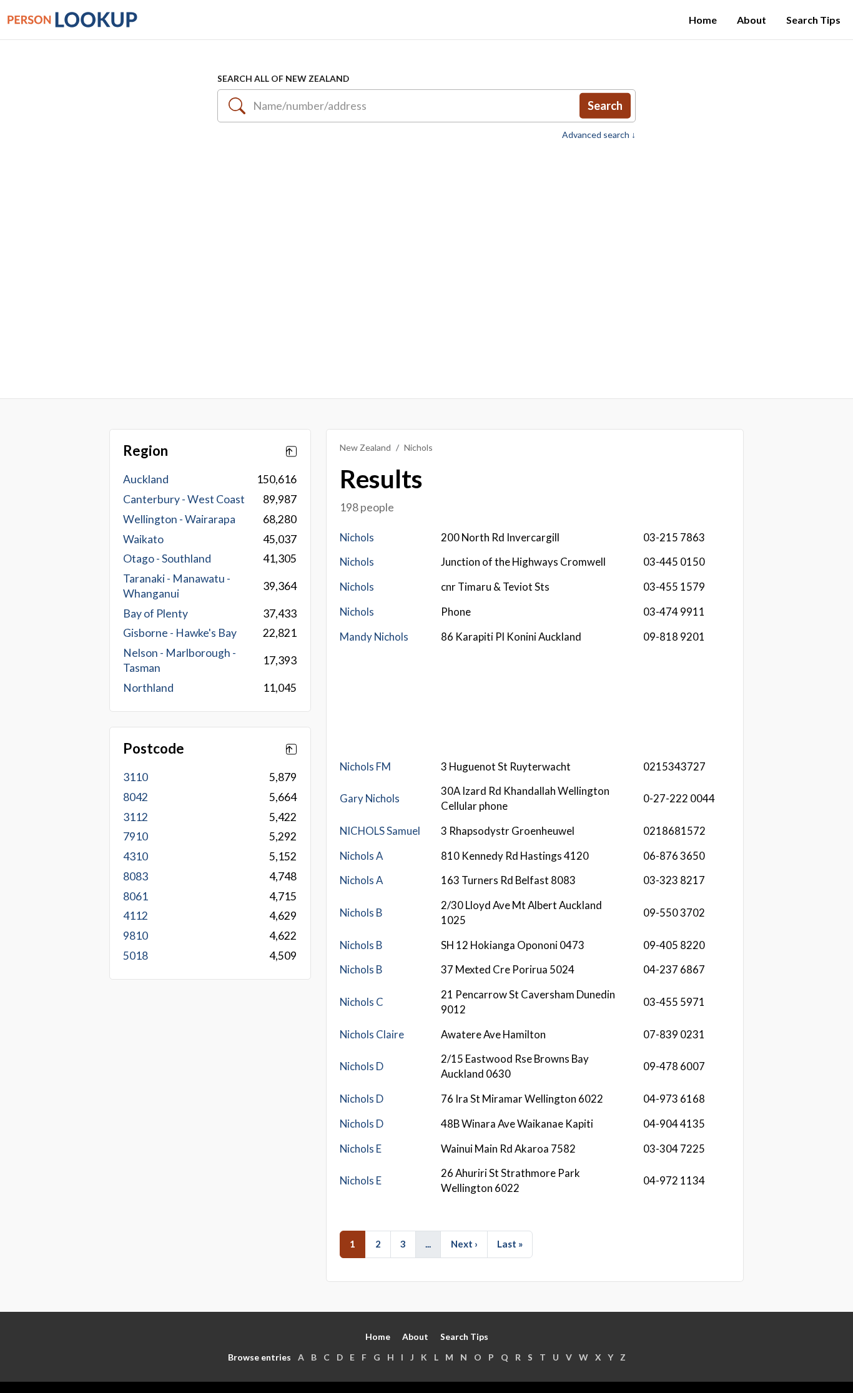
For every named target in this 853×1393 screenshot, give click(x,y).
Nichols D (361, 1066)
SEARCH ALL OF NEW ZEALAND (283, 78)
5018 (135, 955)
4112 (135, 915)
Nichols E (361, 1148)
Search (605, 105)
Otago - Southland (167, 558)
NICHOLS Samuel (380, 830)
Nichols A (361, 855)
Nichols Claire (372, 1034)
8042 (135, 797)
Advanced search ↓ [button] (599, 135)
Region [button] (145, 451)
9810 (135, 935)
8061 (135, 896)
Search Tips (813, 20)
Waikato (143, 539)
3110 (135, 777)
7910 (135, 836)
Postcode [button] (153, 749)
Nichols (357, 537)
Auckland (146, 479)
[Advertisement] (426, 262)
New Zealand (365, 447)
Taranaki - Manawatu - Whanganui (176, 586)
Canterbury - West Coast (184, 499)
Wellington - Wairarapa (179, 519)
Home (703, 20)
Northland (148, 687)
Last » (510, 1243)
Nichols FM (365, 766)
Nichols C (361, 1001)
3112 (135, 817)
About (751, 20)
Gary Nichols (370, 798)
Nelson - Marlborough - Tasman (179, 660)
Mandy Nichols (374, 636)
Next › (464, 1243)
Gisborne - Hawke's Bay (180, 632)
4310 (135, 856)
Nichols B (361, 912)
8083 (135, 876)
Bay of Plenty (155, 613)
